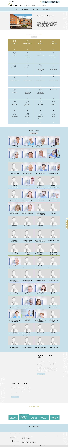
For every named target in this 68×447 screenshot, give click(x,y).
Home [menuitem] (21, 5)
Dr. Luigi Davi (27, 172)
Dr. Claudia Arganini (53, 145)
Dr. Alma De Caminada (40, 172)
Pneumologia (14, 116)
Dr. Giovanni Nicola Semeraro (53, 305)
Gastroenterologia (27, 43)
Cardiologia (14, 92)
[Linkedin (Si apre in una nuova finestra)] (36, 429)
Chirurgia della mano (27, 80)
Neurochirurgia (53, 89)
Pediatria (40, 104)
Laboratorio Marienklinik (27, 56)
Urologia (53, 116)
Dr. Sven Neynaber (27, 252)
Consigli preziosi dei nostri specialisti (23, 417)
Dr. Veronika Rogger (15, 292)
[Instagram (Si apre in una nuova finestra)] (34, 429)
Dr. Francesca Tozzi (15, 332)
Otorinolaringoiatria (40, 80)
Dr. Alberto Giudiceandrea (27, 212)
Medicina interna (53, 80)
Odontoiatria (53, 43)
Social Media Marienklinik (34, 418)
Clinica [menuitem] (25, 5)
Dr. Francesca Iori (14, 225)
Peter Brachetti (53, 158)
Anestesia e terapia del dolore (53, 56)
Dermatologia (14, 67)
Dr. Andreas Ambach (27, 145)
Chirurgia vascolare (14, 80)
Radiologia (14, 55)
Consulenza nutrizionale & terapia (40, 69)
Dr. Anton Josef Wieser (53, 345)
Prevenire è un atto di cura (44, 418)
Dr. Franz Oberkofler (40, 252)
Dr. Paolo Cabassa (14, 172)
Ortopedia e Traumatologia (27, 105)
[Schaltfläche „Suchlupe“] (40, 2)
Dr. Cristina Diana (14, 185)
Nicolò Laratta (40, 225)
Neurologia (14, 104)
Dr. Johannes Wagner (40, 345)
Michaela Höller (53, 212)
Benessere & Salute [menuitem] (41, 5)
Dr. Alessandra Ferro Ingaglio (27, 198)
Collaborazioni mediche (54, 418)
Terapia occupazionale (53, 68)
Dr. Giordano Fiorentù (40, 198)
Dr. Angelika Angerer (40, 145)
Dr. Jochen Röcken (27, 292)
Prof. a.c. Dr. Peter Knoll (27, 225)
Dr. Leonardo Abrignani (14, 145)
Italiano (13, 1)
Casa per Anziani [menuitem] (31, 5)
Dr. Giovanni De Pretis (53, 172)
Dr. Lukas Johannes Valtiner (14, 345)
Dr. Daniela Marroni (53, 225)
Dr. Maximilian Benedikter (27, 158)
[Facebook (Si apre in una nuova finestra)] (32, 429)
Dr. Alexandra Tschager (40, 332)
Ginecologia (40, 43)
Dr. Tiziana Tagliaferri (53, 319)
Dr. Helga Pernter (27, 265)
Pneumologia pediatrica (27, 93)
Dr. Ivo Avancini (14, 158)
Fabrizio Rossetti (53, 292)
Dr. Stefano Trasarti (27, 332)
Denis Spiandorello (27, 319)
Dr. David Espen (53, 185)
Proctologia (27, 116)
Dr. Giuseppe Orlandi (53, 252)
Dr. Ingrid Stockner (40, 319)
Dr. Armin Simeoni (14, 319)
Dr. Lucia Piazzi (40, 265)
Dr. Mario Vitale (27, 345)
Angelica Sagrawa (40, 305)
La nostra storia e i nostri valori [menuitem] (51, 436)
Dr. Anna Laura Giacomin (14, 212)
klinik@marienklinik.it (14, 440)
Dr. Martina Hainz (40, 212)
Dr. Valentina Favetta (14, 198)
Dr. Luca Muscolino (14, 252)
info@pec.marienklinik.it (14, 441)
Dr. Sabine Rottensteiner (14, 305)
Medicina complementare (40, 93)
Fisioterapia (53, 104)
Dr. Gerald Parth (14, 265)
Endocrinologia (27, 67)
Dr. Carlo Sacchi (27, 305)
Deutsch (9, 1)
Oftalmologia (14, 43)
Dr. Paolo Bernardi (40, 158)
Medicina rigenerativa (40, 117)
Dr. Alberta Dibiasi (27, 185)
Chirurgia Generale (40, 55)
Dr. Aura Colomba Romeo (40, 292)
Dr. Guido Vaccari (53, 332)
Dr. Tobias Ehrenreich (40, 185)
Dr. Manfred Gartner (53, 198)
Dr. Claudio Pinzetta (53, 265)
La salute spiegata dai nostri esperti (13, 418)
